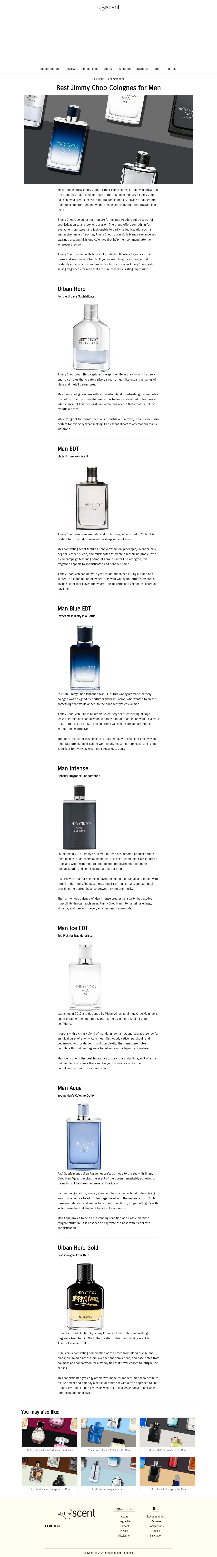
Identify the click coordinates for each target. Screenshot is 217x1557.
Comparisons (89, 69)
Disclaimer (124, 1535)
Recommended (50, 69)
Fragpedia (142, 69)
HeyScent (98, 79)
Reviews (71, 69)
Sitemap (129, 1552)
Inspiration (124, 69)
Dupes (107, 69)
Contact (171, 69)
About (157, 69)
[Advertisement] (108, 41)
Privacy (124, 1530)
